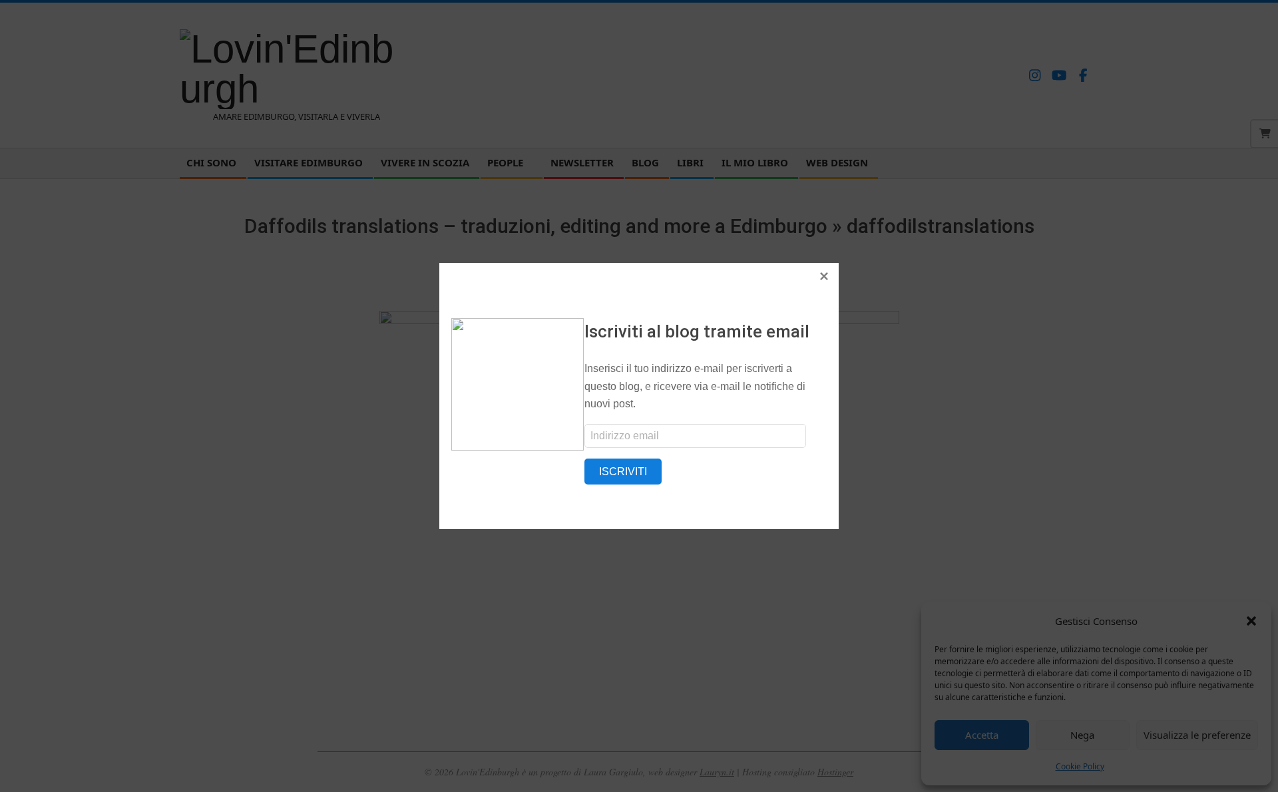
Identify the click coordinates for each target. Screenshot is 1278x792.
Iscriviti (623, 471)
